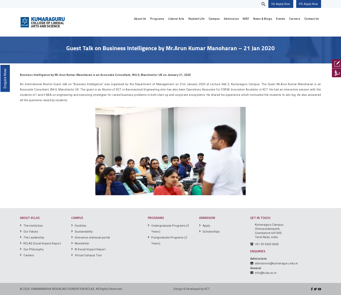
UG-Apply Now (280, 4)
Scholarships (211, 231)
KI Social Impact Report (90, 249)
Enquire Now (5, 79)
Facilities (80, 225)
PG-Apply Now (308, 4)
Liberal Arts (176, 18)
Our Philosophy (33, 249)
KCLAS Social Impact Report (42, 243)
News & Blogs (262, 18)
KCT (207, 288)
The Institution (33, 225)
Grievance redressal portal (92, 237)
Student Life (196, 18)
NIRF (246, 18)
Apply (206, 225)
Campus (214, 18)
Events (280, 18)
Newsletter (82, 243)
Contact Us (311, 18)
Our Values (30, 231)
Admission (231, 18)
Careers (294, 18)
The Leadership (33, 237)
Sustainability (84, 231)
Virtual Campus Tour (88, 255)
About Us (140, 18)
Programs (157, 18)
